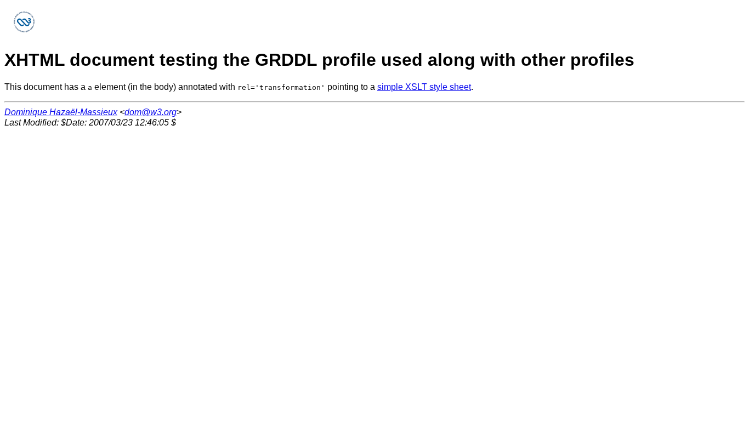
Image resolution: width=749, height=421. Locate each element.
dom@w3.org (150, 112)
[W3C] (24, 32)
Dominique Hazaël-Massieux (60, 112)
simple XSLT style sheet (424, 87)
